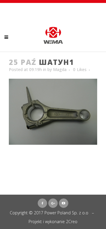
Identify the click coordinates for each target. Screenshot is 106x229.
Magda (60, 69)
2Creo (71, 221)
